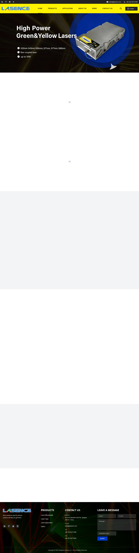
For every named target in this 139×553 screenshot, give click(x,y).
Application (67, 8)
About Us (82, 8)
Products (52, 8)
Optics (43, 526)
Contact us (107, 8)
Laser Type (44, 519)
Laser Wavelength (47, 515)
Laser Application (47, 523)
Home (40, 8)
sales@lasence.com (115, 2)
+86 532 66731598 (132, 2)
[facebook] (6, 2)
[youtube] (9, 2)
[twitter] (13, 2)
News (94, 8)
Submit (102, 538)
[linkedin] (2, 2)
